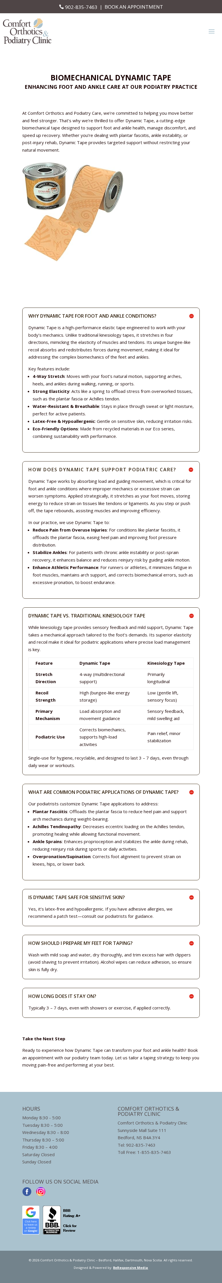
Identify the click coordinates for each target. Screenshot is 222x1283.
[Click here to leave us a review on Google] (30, 1233)
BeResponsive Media (130, 1267)
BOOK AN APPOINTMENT (134, 6)
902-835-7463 (81, 7)
